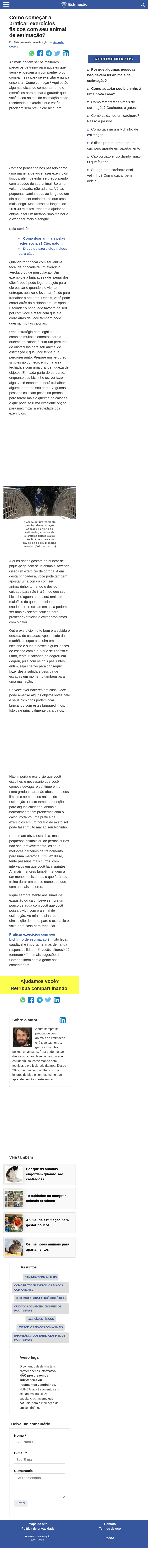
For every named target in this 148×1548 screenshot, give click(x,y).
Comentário (23, 1471)
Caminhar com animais (40, 1277)
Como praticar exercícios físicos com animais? (38, 1287)
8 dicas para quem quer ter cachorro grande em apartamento (113, 145)
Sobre (109, 1538)
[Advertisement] (39, 138)
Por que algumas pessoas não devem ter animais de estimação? (111, 75)
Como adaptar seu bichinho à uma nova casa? (114, 91)
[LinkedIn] (63, 1020)
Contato (110, 1524)
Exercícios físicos (41, 1318)
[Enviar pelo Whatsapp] (32, 53)
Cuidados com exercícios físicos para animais (37, 1308)
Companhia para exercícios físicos (41, 1298)
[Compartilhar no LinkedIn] (66, 53)
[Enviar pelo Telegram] (49, 53)
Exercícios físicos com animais (40, 1327)
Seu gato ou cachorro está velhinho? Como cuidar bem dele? (110, 175)
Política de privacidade (38, 1528)
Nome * (20, 1436)
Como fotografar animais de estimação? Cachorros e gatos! (112, 105)
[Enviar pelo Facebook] (40, 53)
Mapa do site (38, 1524)
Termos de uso (110, 1528)
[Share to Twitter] (57, 53)
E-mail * (20, 1453)
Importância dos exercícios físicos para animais (39, 1337)
